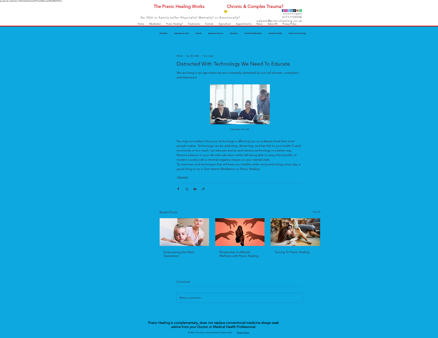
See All (316, 211)
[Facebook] (283, 10)
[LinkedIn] (292, 10)
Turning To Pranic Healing (292, 252)
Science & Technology (297, 33)
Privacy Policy (243, 332)
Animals (198, 33)
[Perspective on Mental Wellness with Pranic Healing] (240, 232)
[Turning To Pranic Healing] (295, 232)
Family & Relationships (253, 33)
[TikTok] (294, 10)
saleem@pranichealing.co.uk (279, 20)
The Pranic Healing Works (179, 6)
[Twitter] (289, 10)
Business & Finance (215, 33)
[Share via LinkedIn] (195, 188)
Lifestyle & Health (275, 33)
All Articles (163, 33)
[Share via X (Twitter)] (186, 188)
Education (234, 33)
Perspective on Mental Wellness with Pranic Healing (238, 254)
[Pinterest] (297, 10)
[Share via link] (203, 188)
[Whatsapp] (300, 10)
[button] (155, 24)
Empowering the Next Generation (179, 254)
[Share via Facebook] (178, 188)
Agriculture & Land (181, 33)
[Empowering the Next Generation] (184, 232)
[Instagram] (286, 10)
